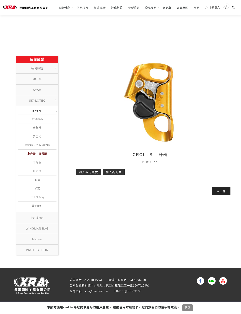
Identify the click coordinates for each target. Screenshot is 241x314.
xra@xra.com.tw (96, 291)
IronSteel (37, 217)
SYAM (37, 89)
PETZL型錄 (37, 197)
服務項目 (82, 7)
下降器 (37, 162)
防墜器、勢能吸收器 (37, 145)
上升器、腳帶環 (37, 153)
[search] (234, 8)
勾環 (37, 179)
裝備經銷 (117, 7)
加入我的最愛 (88, 172)
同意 (187, 307)
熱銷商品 (37, 118)
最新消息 (134, 7)
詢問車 (167, 7)
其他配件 (37, 205)
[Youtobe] (222, 281)
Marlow (37, 239)
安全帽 (37, 136)
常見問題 (150, 7)
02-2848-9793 (92, 279)
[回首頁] (25, 7)
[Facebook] (199, 281)
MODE (37, 79)
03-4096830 (138, 279)
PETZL (37, 111)
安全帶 (37, 127)
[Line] (211, 281)
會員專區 (182, 7)
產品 (196, 7)
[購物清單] (224, 7)
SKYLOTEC (37, 100)
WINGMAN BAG (37, 228)
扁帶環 (37, 171)
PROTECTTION (37, 250)
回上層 (221, 191)
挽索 (37, 188)
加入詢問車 (114, 172)
